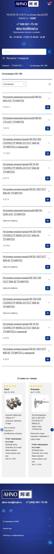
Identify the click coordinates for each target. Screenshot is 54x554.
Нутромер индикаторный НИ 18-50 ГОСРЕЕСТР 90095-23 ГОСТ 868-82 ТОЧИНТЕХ (21, 168)
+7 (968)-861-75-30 (36, 502)
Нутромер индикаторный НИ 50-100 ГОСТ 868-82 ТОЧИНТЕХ (24, 258)
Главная (5, 65)
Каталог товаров (17, 58)
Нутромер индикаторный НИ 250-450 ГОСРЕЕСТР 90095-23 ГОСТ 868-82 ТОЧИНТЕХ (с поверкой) (22, 143)
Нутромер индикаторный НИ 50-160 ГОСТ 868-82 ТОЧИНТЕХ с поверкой (24, 351)
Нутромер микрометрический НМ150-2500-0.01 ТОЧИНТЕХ (23, 212)
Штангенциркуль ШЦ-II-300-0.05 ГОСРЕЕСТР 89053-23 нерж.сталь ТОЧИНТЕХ (39, 422)
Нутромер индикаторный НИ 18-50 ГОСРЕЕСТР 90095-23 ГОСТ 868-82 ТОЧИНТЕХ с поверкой (21, 328)
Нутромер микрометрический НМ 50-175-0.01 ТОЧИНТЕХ (22, 120)
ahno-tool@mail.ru (27, 28)
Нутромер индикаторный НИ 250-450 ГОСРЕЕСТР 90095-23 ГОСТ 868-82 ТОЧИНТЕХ (22, 235)
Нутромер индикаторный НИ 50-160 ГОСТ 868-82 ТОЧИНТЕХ (24, 191)
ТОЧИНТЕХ (17, 65)
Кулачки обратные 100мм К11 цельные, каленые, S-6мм (13, 419)
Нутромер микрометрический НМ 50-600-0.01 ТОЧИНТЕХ (22, 99)
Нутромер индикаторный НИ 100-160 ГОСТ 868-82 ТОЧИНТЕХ (22, 279)
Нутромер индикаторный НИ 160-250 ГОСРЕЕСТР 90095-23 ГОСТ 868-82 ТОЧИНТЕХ (22, 303)
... (25, 66)
